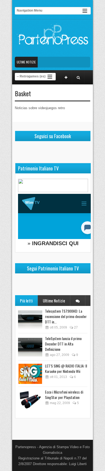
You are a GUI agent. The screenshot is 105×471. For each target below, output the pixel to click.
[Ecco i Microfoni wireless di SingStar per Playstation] (30, 400)
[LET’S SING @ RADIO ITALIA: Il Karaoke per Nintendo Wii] (30, 374)
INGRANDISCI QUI (55, 243)
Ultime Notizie (54, 301)
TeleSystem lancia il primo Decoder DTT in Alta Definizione (63, 344)
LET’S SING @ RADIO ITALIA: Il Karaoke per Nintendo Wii (66, 368)
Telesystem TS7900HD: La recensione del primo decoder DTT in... (66, 316)
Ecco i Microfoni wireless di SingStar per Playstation (64, 394)
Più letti (26, 301)
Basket (23, 93)
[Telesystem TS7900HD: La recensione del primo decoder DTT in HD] (30, 319)
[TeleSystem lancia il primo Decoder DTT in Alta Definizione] (30, 346)
